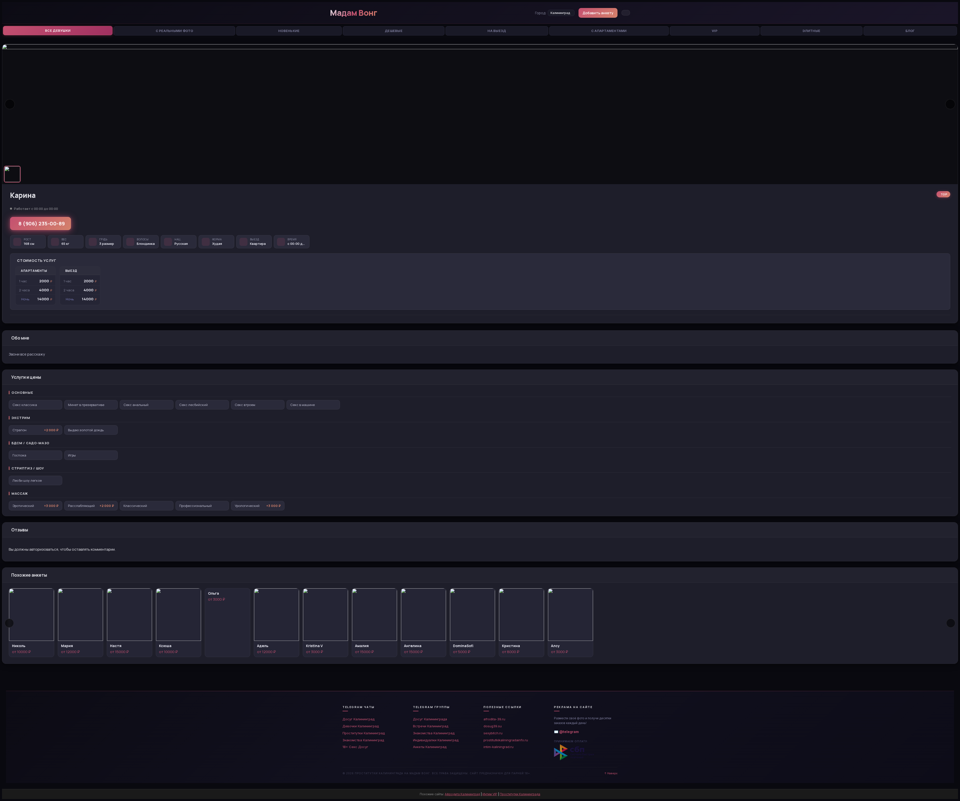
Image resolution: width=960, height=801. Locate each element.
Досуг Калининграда (430, 719)
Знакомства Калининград (363, 740)
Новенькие (289, 31)
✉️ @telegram (566, 732)
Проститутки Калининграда (520, 794)
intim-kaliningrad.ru (499, 747)
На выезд (497, 31)
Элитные (811, 31)
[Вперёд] (950, 623)
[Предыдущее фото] (10, 104)
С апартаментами (609, 31)
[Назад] (9, 623)
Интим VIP (489, 794)
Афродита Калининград (462, 794)
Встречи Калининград (430, 726)
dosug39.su (493, 726)
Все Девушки (57, 30)
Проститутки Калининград (363, 733)
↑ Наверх (611, 773)
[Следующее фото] (950, 104)
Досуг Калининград (358, 719)
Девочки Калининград (360, 726)
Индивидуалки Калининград (435, 740)
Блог (910, 31)
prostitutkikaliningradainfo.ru (506, 740)
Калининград (560, 13)
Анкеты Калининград (429, 747)
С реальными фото (174, 31)
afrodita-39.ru (494, 719)
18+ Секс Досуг (355, 747)
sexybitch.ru (493, 733)
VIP (715, 31)
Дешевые (393, 31)
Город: (540, 12)
